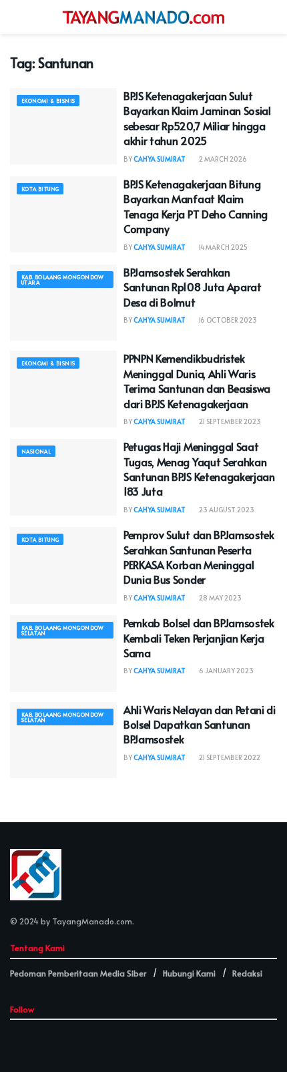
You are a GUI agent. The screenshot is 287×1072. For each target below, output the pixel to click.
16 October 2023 (227, 320)
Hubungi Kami (189, 973)
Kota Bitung (40, 188)
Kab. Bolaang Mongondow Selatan (62, 630)
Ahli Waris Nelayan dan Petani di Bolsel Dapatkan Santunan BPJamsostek (199, 724)
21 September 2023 (229, 421)
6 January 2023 (226, 670)
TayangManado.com (92, 921)
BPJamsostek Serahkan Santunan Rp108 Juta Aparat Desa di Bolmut (192, 286)
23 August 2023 (226, 509)
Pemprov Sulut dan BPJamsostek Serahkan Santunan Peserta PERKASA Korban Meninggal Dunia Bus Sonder (198, 556)
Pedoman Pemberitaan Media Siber (78, 973)
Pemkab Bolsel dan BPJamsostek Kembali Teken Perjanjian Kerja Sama (198, 637)
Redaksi (247, 973)
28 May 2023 (220, 597)
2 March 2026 (222, 159)
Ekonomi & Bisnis (48, 100)
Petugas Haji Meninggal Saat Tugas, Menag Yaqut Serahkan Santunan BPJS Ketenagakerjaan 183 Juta (199, 468)
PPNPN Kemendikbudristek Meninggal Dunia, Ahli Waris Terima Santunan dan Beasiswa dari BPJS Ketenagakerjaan (196, 380)
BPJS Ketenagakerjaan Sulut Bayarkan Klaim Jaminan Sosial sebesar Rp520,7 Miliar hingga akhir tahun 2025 (197, 118)
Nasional (36, 451)
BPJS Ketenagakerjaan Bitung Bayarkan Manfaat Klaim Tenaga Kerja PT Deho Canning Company (195, 206)
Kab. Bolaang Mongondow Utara (62, 279)
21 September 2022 (229, 757)
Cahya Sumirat (159, 159)
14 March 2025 (223, 247)
